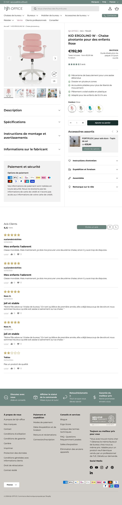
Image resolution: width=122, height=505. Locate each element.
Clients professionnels (35, 20)
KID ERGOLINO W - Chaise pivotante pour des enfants (25, 26)
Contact (7, 429)
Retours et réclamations (44, 435)
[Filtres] (109, 227)
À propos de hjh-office (14, 419)
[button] (116, 8)
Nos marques (10, 424)
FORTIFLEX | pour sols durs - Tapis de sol (98, 139)
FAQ (104, 2)
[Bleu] (90, 108)
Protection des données (15, 453)
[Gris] (81, 108)
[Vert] (99, 108)
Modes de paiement (43, 422)
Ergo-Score (65, 424)
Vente (20, 20)
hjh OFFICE (73, 31)
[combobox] (65, 8)
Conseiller (53, 20)
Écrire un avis (91, 227)
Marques (95, 2)
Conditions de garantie (14, 439)
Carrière (7, 443)
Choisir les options (91, 149)
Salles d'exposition (69, 444)
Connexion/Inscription (44, 439)
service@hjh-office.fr (19, 2)
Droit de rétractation (13, 465)
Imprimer (8, 448)
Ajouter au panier (102, 123)
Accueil (6, 26)
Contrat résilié (10, 470)
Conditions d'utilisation (15, 434)
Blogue (63, 419)
